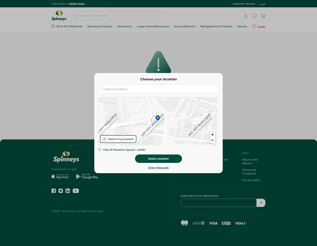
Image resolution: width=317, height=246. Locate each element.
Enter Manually (158, 167)
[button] (158, 118)
